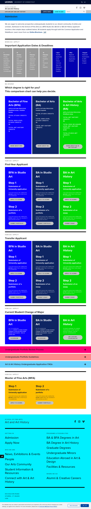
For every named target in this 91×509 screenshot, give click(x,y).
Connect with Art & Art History (19, 479)
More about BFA (16, 146)
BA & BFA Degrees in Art (63, 437)
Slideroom (14, 338)
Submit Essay (70, 223)
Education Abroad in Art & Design (63, 459)
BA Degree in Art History (63, 443)
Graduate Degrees (59, 448)
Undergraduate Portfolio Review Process (24, 349)
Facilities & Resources (61, 467)
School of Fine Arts (10, 7)
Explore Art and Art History (15, 11)
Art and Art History (12, 9)
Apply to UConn (16, 199)
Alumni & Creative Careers (64, 478)
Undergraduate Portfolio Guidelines (22, 357)
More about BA (43, 146)
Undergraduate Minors (61, 453)
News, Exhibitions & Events (22, 454)
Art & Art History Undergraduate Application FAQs (29, 364)
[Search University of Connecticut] (82, 2)
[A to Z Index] (85, 2)
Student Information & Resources (19, 471)
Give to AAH (59, 11)
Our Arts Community (18, 464)
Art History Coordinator (72, 337)
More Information (74, 505)
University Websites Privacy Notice (48, 506)
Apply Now (47, 11)
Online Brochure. (38, 32)
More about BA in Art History (72, 146)
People (9, 459)
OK (84, 505)
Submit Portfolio (17, 223)
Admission (12, 437)
